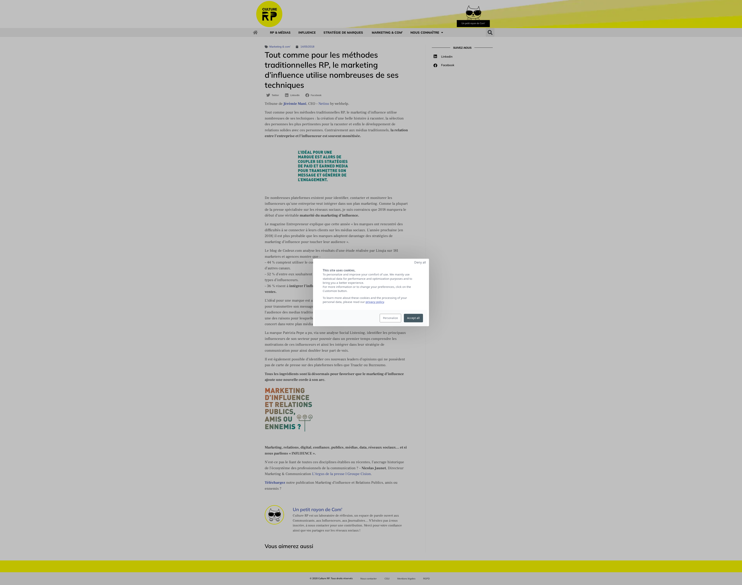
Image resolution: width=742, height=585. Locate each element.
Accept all (413, 318)
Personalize (390, 318)
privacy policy (375, 302)
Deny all (420, 262)
